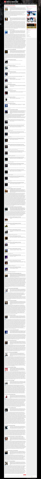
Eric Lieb (7, 374)
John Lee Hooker (21, 401)
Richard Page (8, 338)
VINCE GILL (17, 28)
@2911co (11, 21)
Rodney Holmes (7, 311)
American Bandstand (10, 319)
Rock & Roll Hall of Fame (18, 43)
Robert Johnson (10, 43)
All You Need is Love (15, 356)
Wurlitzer (7, 406)
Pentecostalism (15, 56)
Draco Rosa (9, 280)
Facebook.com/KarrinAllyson (13, 212)
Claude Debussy (10, 306)
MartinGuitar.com (21, 402)
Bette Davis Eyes (21, 21)
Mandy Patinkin (10, 402)
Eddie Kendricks (13, 37)
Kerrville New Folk (16, 359)
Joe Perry (8, 281)
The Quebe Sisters (20, 350)
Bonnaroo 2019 (7, 82)
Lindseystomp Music (14, 375)
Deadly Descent (11, 321)
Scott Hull (6, 117)
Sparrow (17, 377)
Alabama (19, 21)
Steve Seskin (15, 363)
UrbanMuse (6, 15)
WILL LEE (9, 313)
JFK (15, 39)
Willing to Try (22, 298)
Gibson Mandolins (7, 323)
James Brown (21, 114)
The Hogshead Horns (23, 203)
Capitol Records (21, 305)
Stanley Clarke (19, 311)
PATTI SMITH (23, 283)
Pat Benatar (7, 56)
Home (20, 212)
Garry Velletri (15, 346)
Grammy (16, 212)
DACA (8, 386)
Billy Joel (7, 399)
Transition (15, 312)
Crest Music (9, 335)
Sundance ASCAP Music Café (21, 377)
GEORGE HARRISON (17, 196)
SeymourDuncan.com (9, 391)
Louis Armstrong (7, 40)
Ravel (17, 214)
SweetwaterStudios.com (20, 117)
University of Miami (19, 204)
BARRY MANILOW (8, 193)
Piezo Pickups (16, 390)
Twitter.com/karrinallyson (7, 215)
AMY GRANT (15, 334)
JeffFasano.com (9, 39)
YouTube (24, 298)
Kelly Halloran (23, 12)
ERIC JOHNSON (6, 114)
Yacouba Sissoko (9, 205)
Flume (14, 374)
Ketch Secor (18, 271)
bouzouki (16, 385)
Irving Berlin (13, 401)
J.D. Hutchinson (13, 387)
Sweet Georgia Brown (22, 391)
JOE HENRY (20, 39)
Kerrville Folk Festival (11, 359)
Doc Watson (12, 386)
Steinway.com (7, 405)
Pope (17, 390)
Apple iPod (24, 319)
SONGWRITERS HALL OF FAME (17, 44)
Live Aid (22, 198)
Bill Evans (8, 305)
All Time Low (10, 371)
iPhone (16, 197)
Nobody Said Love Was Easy (9, 214)
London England (15, 417)
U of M (16, 204)
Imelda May (12, 12)
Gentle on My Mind (19, 346)
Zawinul (16, 313)
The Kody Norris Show (7, 168)
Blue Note (10, 305)
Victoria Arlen (14, 378)
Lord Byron (16, 347)
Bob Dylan (7, 22)
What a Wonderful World (22, 47)
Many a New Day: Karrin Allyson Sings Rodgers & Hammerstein (20, 213)
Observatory (20, 310)
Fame (7, 400)
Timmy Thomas (23, 46)
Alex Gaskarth (7, 371)
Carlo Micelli (18, 385)
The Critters (15, 327)
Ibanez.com (22, 323)
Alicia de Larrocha (8, 211)
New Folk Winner (23, 361)
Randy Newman (18, 362)
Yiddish (14, 406)
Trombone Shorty (6, 378)
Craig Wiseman (13, 36)
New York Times (11, 376)
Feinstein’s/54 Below (15, 280)
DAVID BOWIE (6, 321)
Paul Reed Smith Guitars (8, 326)
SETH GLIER (10, 14)
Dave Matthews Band (13, 294)
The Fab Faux (20, 203)
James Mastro (16, 401)
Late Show (8, 198)
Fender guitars (22, 322)
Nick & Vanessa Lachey (15, 376)
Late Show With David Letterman (12, 198)
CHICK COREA (6, 306)
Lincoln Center (9, 417)
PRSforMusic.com (19, 326)
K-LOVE (24, 336)
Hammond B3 (19, 212)
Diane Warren (20, 335)
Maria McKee (15, 402)
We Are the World (13, 47)
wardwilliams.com (12, 15)
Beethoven (6, 305)
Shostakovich (10, 311)
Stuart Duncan (18, 391)
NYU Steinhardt (19, 283)
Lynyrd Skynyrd (14, 40)
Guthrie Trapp (17, 38)
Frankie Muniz (20, 374)
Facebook (6, 212)
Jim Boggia (18, 197)
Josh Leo (24, 24)
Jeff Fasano (24, 54)
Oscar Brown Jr (13, 214)
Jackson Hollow (20, 180)
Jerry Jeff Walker (9, 24)
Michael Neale (17, 337)
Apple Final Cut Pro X (21, 319)
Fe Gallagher (13, 114)
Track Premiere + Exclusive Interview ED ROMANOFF (11, 352)
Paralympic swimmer (22, 376)
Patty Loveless (12, 56)
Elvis (6, 322)
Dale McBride (24, 22)
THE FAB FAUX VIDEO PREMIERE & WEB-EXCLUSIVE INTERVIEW (13, 188)
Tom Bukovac (9, 28)
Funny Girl (24, 280)
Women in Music (15, 15)
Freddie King (12, 346)
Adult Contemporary (8, 334)
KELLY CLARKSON (17, 281)
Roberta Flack (20, 200)
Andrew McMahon (15, 371)
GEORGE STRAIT (16, 23)
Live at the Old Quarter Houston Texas (11, 347)
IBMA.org (10, 387)
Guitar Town (24, 23)
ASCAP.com (23, 356)
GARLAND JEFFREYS (9, 400)
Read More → (21, 60)
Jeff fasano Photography (14, 82)
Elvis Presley (8, 322)
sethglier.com (12, 14)
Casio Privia (24, 399)
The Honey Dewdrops (9, 149)
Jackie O (5, 416)
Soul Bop (17, 311)
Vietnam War (13, 392)
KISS (23, 281)
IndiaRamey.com (12, 54)
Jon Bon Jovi (12, 281)
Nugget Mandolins (7, 390)
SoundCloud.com (12, 363)
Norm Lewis (16, 283)
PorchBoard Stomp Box (7, 362)
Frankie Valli (21, 280)
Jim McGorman (12, 296)
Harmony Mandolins (14, 323)
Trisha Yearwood (24, 286)
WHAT (19, 47)
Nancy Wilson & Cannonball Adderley (13, 310)
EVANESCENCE (9, 374)
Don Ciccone (21, 321)
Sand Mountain (20, 56)
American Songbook (12, 334)
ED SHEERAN (20, 414)
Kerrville (8, 359)
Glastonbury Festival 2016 (17, 415)
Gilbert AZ (22, 374)
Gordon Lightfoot (23, 346)
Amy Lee (12, 371)
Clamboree (6, 345)
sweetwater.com (15, 117)
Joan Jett (6, 281)
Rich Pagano (11, 200)
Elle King (22, 414)
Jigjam (20, 142)
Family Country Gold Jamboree (8, 346)
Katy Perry (15, 281)
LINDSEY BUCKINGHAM (7, 55)
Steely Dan (22, 311)
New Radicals (17, 297)
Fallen (13, 374)
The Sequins (23, 405)
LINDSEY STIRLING (6, 375)
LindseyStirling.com (10, 375)
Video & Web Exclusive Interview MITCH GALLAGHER (11, 109)
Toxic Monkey (12, 312)
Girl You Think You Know (19, 295)
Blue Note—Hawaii (13, 305)
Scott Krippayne (11, 338)
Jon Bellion (10, 281)
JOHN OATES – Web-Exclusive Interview (9, 29)
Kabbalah (17, 296)
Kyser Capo (24, 296)
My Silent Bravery (9, 297)
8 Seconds (9, 21)
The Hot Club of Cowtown (15, 350)
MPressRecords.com (22, 13)
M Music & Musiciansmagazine (18, 55)
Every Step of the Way (10, 23)
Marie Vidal (13, 282)
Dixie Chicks (10, 386)
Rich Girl (7, 43)
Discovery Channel (18, 321)
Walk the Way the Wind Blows (18, 392)
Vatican (11, 392)
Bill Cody (7, 240)
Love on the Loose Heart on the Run (9, 25)
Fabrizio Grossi (16, 307)
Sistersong (22, 14)
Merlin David (12, 13)
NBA (9, 376)
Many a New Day (12, 213)
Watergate (9, 47)
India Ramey (10, 54)
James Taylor (16, 387)
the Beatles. (17, 203)
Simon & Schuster (11, 377)
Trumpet (24, 338)
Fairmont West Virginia (19, 386)
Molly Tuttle (11, 89)
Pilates (16, 214)
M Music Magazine (18, 360)
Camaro (14, 22)
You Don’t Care (16, 215)
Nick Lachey (19, 376)
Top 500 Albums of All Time (8, 204)
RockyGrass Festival (23, 390)
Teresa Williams (20, 363)
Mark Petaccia (22, 55)
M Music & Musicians (17, 25)
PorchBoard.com (11, 362)
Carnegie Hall (21, 22)
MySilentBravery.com (14, 297)
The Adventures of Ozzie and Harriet (21, 45)
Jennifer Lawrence (13, 39)
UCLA (16, 312)
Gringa (15, 38)
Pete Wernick (13, 390)
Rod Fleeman (19, 214)
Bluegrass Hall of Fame (12, 385)
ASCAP (17, 334)
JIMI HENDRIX (18, 416)
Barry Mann (11, 193)
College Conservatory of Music (15, 306)
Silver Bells (15, 338)
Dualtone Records (23, 345)
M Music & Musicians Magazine (22, 25)
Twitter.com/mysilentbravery (13, 298)
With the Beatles (6, 205)
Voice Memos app (23, 204)
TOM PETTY (12, 28)
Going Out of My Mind (20, 23)
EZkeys (10, 114)
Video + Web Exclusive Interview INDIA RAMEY (10, 49)
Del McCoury (10, 221)
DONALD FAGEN (6, 280)
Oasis (18, 310)
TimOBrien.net (6, 392)
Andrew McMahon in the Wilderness (20, 371)
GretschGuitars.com (22, 400)
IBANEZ (16, 323)
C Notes (13, 22)
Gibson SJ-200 (12, 295)
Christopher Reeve (14, 279)
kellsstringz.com (20, 12)
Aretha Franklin (11, 211)
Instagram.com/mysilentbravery (8, 296)
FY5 (9, 180)
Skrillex (14, 377)
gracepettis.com (9, 12)
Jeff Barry (16, 416)
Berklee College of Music (12, 320)
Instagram (11, 401)
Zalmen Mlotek (19, 406)
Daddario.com (6, 294)
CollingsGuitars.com (13, 345)
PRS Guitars (16, 326)
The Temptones (14, 46)
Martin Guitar (18, 402)
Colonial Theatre (10, 36)
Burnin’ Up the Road (10, 22)
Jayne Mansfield (13, 416)
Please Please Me (8, 200)
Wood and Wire (16, 149)
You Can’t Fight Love (11, 328)
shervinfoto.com (19, 14)
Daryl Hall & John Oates (23, 36)
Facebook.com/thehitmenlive (18, 322)
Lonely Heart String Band (21, 161)
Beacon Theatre (19, 193)
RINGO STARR (17, 200)
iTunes (5, 336)
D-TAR (7, 386)
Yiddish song (16, 406)
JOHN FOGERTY (18, 24)
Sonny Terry (21, 44)
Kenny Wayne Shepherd (21, 296)
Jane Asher (10, 416)
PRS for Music (13, 326)
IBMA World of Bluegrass (11, 142)
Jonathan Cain (18, 336)
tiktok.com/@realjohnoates (19, 46)
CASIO (23, 305)
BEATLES (22, 193)
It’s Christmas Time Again (8, 336)
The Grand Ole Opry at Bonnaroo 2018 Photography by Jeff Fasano (13, 223)
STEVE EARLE (8, 70)
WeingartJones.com (7, 313)
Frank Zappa (18, 114)
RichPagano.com (14, 200)
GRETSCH (15, 400)
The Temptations (11, 46)
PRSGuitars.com (22, 326)
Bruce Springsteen (14, 399)
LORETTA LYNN (10, 55)
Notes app (25, 199)
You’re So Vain (14, 328)
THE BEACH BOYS (9, 327)
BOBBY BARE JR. (11, 240)
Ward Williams (8, 15)
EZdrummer (9, 114)
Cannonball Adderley (22, 211)
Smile (15, 311)
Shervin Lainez (15, 14)
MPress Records (18, 13)
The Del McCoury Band (23, 221)
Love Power (18, 417)
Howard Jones (6, 401)
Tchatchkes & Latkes (14, 405)
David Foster (11, 335)
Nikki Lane (19, 259)
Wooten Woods (12, 313)
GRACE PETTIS (6, 12)
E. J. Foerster (10, 37)
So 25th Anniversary (8, 363)
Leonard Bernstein (20, 198)
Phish (22, 82)
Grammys (9, 38)
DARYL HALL (20, 36)
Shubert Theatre (10, 44)
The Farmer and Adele (7, 130)
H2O (19, 38)
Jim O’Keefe (22, 212)
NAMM (6, 310)
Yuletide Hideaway (20, 215)
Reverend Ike (20, 390)
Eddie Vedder (21, 294)
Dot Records (15, 386)
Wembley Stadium (16, 47)
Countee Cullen (16, 345)
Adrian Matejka (11, 356)
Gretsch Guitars (18, 400)
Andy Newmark (17, 319)
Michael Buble (14, 337)
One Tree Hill (20, 297)
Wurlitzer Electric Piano (10, 406)
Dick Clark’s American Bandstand (13, 414)
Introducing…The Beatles (13, 197)
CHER (11, 279)
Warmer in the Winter (18, 378)
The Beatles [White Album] (13, 203)
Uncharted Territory (18, 298)
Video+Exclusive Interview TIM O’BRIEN (9, 380)
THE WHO (9, 312)
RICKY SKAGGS (6, 70)
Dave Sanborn (24, 306)
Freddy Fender (13, 23)
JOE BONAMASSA (15, 24)
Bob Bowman (18, 211)
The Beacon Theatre (9, 203)
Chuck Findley (6, 335)
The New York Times (18, 286)
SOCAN (15, 377)
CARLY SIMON (6, 279)
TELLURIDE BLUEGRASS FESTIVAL (10, 45)
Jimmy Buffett (12, 24)
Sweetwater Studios (12, 117)
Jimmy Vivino (21, 197)
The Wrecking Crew (21, 327)
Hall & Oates (21, 38)
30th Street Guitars (8, 356)
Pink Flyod (18, 56)
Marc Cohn (13, 402)
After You (7, 319)
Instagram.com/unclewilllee (7, 197)
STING (16, 338)
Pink (24, 376)
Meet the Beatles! (10, 199)
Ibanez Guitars (19, 323)
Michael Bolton (11, 337)
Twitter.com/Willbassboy (13, 204)
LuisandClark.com (22, 375)
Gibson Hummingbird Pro (8, 295)
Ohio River (10, 390)
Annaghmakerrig (19, 356)
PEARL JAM (23, 297)
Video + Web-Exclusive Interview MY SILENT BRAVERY (11, 288)
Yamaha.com (13, 205)
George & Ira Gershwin (23, 307)
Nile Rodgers (22, 199)
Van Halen (8, 118)
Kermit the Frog (21, 281)
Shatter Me (8, 377)
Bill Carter (24, 21)
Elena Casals (11, 280)
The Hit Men (18, 327)
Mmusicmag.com (14, 13)
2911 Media (7, 21)
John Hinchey (23, 114)
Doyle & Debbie (19, 345)
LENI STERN (17, 198)
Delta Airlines (14, 321)
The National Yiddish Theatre (19, 405)
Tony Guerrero (21, 338)
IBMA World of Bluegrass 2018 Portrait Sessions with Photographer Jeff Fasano (14, 125)
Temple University (15, 45)
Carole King (24, 320)
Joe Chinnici (23, 197)
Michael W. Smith (20, 337)
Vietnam (5, 47)
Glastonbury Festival (12, 415)
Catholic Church (21, 385)
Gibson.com (15, 295)
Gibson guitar (7, 54)
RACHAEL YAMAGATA (15, 362)
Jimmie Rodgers (17, 39)
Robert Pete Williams (14, 43)
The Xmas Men (23, 350)
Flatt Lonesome (7, 142)
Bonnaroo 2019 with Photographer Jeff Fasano (10, 59)
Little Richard (12, 417)
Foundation (15, 114)
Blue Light (9, 399)
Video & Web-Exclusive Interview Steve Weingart (10, 300)
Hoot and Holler (11, 180)
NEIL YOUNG (14, 283)
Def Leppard (14, 335)
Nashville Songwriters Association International (16, 361)
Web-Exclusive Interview (12, 215)
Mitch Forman (16, 199)
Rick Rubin (21, 362)
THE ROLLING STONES (8, 46)
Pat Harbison (23, 310)
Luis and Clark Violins (18, 375)
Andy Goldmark (13, 319)
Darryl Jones (21, 306)
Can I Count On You (17, 22)
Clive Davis (17, 279)
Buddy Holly (18, 320)
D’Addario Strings (18, 294)
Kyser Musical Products (22, 359)
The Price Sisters (13, 149)
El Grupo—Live (9, 307)
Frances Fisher (18, 280)
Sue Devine (17, 363)
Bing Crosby (21, 334)
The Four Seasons (14, 286)
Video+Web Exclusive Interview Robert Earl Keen (11, 340)
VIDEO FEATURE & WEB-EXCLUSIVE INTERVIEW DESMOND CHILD (13, 273)
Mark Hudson (7, 199)
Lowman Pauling (10, 40)
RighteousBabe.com (7, 14)
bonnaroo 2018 (7, 221)
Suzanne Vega (10, 405)
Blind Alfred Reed (8, 385)
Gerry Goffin (8, 415)
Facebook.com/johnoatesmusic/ (18, 37)
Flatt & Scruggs (23, 386)
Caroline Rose (10, 82)
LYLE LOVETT (14, 25)
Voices (7, 47)
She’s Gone (7, 44)
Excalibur (12, 374)
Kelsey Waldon (18, 101)
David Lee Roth (8, 321)
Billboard (19, 334)
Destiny (15, 294)
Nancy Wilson (11, 283)
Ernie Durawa (6, 23)
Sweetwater (8, 117)
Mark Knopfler (21, 360)
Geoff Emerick (13, 196)
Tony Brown (14, 28)
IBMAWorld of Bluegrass (8, 161)
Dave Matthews (9, 294)
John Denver (22, 39)
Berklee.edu (16, 320)
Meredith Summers (8, 13)
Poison (24, 297)
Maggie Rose (8, 265)
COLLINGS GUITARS (8, 345)
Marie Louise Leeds (10, 282)
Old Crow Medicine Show (10, 234)
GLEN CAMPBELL (21, 415)
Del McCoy (18, 240)
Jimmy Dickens (22, 387)
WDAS (10, 47)
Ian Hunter (9, 401)
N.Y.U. (9, 283)
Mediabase (6, 337)
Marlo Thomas (16, 282)
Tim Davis (19, 338)
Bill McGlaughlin (15, 211)
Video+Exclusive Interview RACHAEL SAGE (10, 394)
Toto (10, 312)
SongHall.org (13, 44)
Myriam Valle (7, 283)
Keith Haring (16, 12)
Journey (23, 336)
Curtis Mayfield (16, 36)
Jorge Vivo (21, 336)
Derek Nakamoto (17, 335)
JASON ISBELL (22, 54)
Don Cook (23, 335)
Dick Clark (9, 414)
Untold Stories (9, 392)
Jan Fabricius (19, 387)
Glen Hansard (13, 400)
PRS (11, 326)
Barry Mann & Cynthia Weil (15, 193)
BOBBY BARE (9, 240)
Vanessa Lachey (11, 378)
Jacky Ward (6, 24)
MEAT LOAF (19, 282)
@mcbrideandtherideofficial (15, 21)
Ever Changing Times (13, 307)
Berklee (8, 320)
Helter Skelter (23, 38)
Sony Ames (13, 391)
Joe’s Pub (19, 401)
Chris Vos (10, 101)
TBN (17, 338)
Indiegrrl (14, 12)
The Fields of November (10, 350)
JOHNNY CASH (21, 24)
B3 (13, 211)
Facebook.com (8, 212)
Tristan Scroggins (11, 130)
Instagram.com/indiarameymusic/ (17, 54)
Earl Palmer (17, 414)
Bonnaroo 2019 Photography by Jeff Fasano (10, 65)
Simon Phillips (13, 311)
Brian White (24, 334)
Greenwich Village (12, 38)
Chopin (8, 306)
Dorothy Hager (7, 180)
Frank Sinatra (17, 374)
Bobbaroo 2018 (7, 271)
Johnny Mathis (15, 336)
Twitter (9, 298)
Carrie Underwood (9, 279)
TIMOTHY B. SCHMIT (6, 28)
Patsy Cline (9, 56)
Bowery (11, 399)
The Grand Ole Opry (15, 234)
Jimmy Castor (21, 416)
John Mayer (15, 296)
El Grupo (7, 307)
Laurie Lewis (17, 161)
